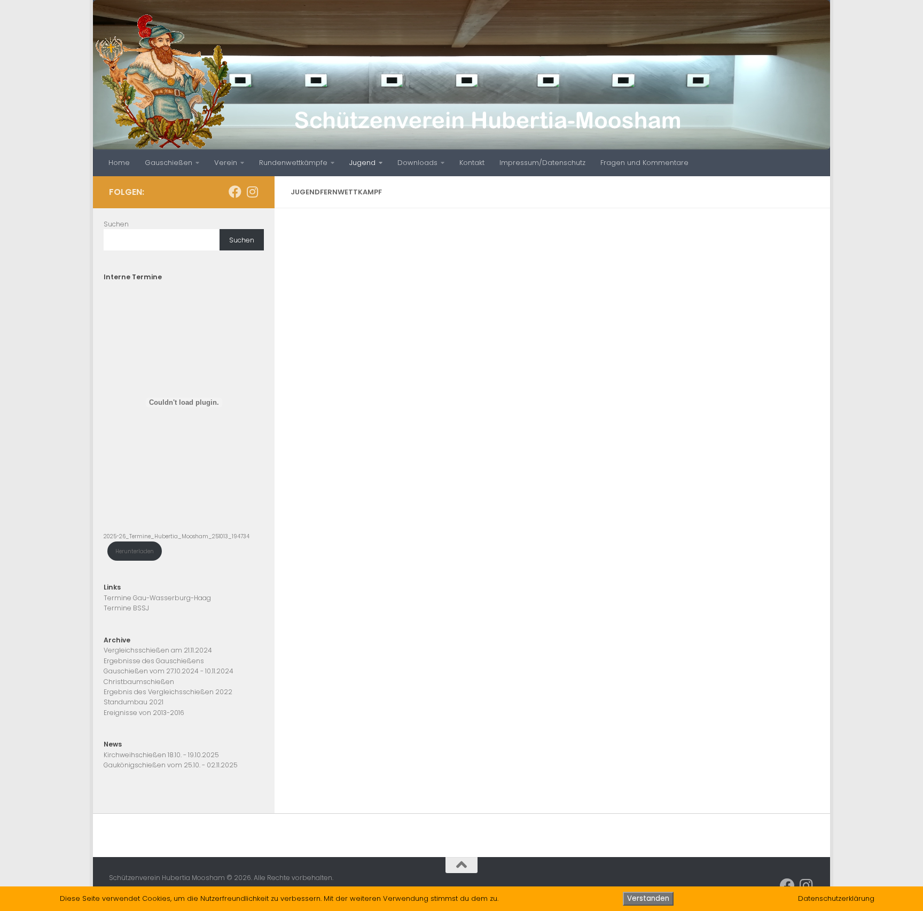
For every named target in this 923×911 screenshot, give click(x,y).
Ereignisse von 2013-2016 (144, 712)
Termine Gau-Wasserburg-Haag (157, 597)
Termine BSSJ (126, 607)
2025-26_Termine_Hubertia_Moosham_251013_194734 (176, 536)
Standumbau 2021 (133, 701)
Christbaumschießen (139, 681)
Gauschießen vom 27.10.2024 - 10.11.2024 (168, 671)
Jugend (362, 163)
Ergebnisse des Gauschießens (154, 660)
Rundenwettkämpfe (293, 163)
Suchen (116, 224)
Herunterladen (134, 551)
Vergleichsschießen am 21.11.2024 (158, 650)
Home (119, 163)
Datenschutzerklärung (836, 898)
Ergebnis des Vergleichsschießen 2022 (168, 691)
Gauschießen (168, 163)
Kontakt (471, 163)
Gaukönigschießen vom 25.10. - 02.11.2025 (171, 764)
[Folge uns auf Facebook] (235, 191)
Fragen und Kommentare (644, 163)
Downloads (417, 163)
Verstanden (648, 898)
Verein (225, 163)
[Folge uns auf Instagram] (252, 191)
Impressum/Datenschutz (542, 163)
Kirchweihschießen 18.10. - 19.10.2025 (161, 754)
